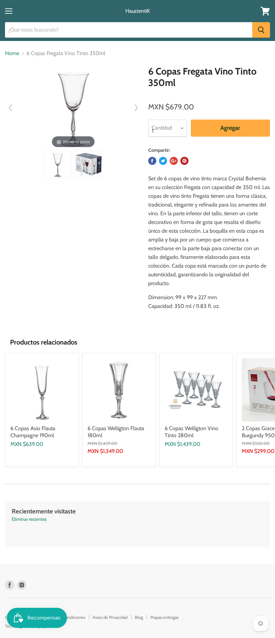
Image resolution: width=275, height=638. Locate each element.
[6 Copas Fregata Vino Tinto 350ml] (57, 164)
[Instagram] (22, 585)
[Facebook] (10, 585)
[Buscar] (261, 30)
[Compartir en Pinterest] (184, 161)
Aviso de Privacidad (110, 617)
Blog (139, 617)
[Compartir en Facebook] (152, 161)
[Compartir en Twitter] (163, 161)
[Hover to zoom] (73, 107)
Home (12, 53)
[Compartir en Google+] (174, 161)
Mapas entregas (164, 617)
